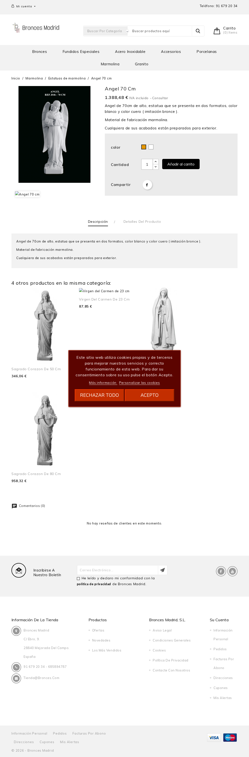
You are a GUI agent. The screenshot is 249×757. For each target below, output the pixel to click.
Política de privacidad (170, 660)
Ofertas (98, 630)
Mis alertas (222, 698)
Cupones (220, 688)
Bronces (39, 51)
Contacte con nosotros (171, 670)
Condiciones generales (172, 640)
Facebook (221, 571)
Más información (103, 383)
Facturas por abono (89, 733)
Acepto (150, 395)
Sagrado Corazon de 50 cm (36, 369)
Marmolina (110, 64)
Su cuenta (219, 619)
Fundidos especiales (80, 51)
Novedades (101, 640)
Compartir (147, 184)
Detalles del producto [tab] (142, 221)
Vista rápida (70, 296)
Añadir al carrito (181, 164)
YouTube (232, 571)
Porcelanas (206, 51)
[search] (198, 31)
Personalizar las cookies (139, 383)
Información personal (29, 733)
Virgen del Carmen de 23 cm (104, 299)
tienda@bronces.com (41, 678)
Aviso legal (162, 630)
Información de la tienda (34, 619)
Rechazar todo (99, 395)
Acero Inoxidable (130, 51)
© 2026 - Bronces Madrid (32, 750)
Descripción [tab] (98, 221)
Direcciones (223, 678)
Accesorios (171, 51)
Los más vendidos (106, 650)
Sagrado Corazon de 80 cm (36, 474)
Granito (141, 64)
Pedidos (220, 649)
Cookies (159, 650)
